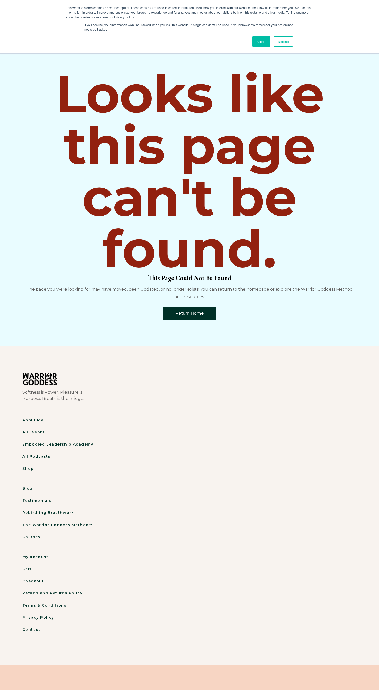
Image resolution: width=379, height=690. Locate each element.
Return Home (189, 313)
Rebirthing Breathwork (48, 512)
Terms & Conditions (44, 605)
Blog (27, 488)
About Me (33, 420)
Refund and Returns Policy (52, 593)
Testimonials (36, 500)
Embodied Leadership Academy (57, 444)
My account (35, 556)
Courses (31, 537)
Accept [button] (261, 41)
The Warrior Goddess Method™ (57, 524)
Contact (31, 629)
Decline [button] (283, 41)
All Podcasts (36, 456)
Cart (27, 569)
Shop (28, 468)
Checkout (33, 581)
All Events (33, 432)
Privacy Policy (38, 617)
